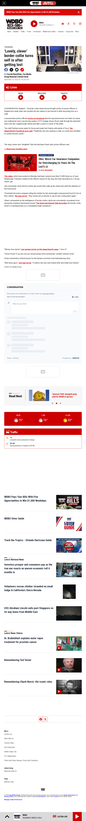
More (77, 31)
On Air (29, 31)
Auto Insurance (47, 170)
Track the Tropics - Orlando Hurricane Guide (28, 540)
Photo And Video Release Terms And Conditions (21, 760)
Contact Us (8, 734)
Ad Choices (42, 796)
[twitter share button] (11, 69)
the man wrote (21, 196)
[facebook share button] (6, 69)
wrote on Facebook (36, 118)
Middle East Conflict (49, 31)
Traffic (23, 31)
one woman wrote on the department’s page (39, 249)
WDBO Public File (10, 752)
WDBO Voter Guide (14, 518)
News (9, 31)
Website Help (9, 782)
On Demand (37, 31)
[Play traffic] (64, 97)
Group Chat (69, 31)
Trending (8, 47)
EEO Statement (9, 747)
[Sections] (4, 3)
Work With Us (9, 738)
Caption (75, 69)
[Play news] (20, 97)
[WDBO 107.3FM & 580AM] (43, 3)
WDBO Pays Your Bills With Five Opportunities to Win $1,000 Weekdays (33, 12)
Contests (61, 31)
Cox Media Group (14, 795)
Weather (16, 31)
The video (8, 176)
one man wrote (25, 263)
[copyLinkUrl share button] (22, 69)
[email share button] (17, 69)
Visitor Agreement (69, 795)
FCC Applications (10, 756)
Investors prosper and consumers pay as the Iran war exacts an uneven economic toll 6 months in (28, 568)
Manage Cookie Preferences (13, 799)
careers (56, 796)
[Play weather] (41, 97)
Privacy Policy (8, 796)
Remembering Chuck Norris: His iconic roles (28, 681)
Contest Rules (9, 743)
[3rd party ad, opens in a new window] (20, 162)
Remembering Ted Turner (17, 660)
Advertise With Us (10, 771)
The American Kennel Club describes (51, 203)
